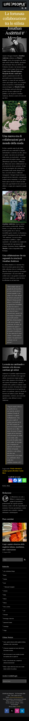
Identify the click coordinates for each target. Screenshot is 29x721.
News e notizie (6, 606)
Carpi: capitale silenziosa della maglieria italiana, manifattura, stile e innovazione (13, 547)
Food (4, 583)
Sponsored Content (7, 622)
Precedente (15, 32)
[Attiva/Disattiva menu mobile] (26, 8)
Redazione (6, 493)
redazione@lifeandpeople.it (16, 697)
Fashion (4, 486)
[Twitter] (20, 480)
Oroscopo (5, 614)
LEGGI (18, 706)
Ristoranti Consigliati (9, 587)
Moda (8, 486)
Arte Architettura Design (9, 571)
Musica (5, 602)
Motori (5, 599)
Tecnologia (5, 626)
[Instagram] (10, 480)
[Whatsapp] (24, 480)
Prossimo (22, 32)
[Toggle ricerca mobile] (22, 8)
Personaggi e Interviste (8, 618)
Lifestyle (5, 591)
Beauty (5, 575)
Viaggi (4, 630)
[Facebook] (15, 480)
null (4, 610)
